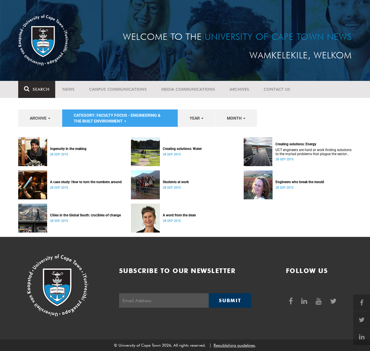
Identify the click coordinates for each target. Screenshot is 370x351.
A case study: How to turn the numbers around (86, 182)
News (68, 89)
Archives (239, 89)
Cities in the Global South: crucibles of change (85, 215)
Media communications (188, 89)
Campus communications (118, 89)
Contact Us (277, 89)
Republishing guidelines (234, 345)
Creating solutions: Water (182, 149)
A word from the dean (179, 215)
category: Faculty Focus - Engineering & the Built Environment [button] (117, 118)
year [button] (195, 118)
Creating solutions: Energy (295, 144)
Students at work (176, 182)
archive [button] (38, 118)
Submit (230, 300)
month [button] (235, 118)
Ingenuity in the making (68, 149)
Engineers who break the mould (299, 182)
